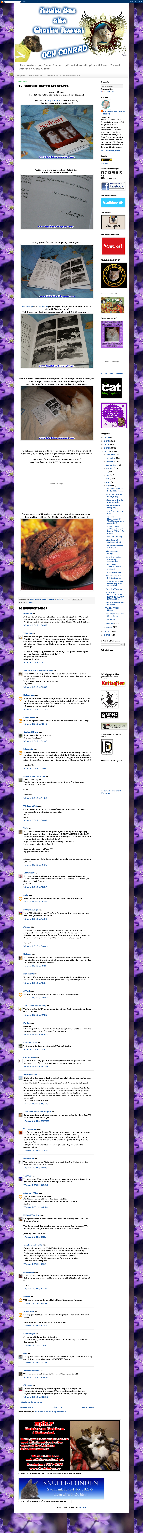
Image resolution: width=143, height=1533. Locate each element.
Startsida (57, 1407)
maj (108, 479)
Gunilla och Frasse (32, 1245)
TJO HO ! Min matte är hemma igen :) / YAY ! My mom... (115, 530)
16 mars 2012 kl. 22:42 (35, 1066)
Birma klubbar (35, 75)
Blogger (82, 1507)
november (111, 458)
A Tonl (26, 991)
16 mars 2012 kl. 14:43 (35, 820)
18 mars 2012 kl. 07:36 (35, 1397)
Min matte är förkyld (112, 552)
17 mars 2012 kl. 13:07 (35, 1303)
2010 (107, 635)
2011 (107, 631)
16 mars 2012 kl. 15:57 (35, 887)
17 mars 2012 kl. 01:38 (35, 1168)
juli (107, 472)
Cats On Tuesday (114, 536)
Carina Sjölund (30, 732)
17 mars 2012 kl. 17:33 (35, 1325)
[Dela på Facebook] (79, 599)
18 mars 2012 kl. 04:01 (35, 1377)
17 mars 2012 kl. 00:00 (36, 1121)
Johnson (43, 306)
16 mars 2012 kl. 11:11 (34, 662)
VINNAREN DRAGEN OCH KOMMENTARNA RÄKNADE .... (115, 595)
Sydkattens (54, 100)
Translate (110, 91)
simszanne (28, 1272)
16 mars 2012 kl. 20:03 (35, 1035)
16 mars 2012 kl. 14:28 (35, 798)
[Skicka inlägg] (68, 599)
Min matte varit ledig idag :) (113, 506)
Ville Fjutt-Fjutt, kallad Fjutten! (38, 670)
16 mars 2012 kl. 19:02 (35, 998)
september (111, 465)
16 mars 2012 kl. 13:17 (34, 768)
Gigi (25, 1353)
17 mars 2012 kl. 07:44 (35, 1207)
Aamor (26, 927)
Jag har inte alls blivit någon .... (113, 577)
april (108, 482)
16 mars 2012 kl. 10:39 (35, 625)
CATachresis (29, 1057)
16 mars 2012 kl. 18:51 (34, 983)
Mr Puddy (27, 306)
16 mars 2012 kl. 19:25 (35, 1015)
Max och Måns (30, 1193)
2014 (107, 444)
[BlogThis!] (75, 599)
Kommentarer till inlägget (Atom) (51, 1411)
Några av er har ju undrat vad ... (114, 501)
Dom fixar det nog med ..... (115, 512)
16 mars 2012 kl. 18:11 (34, 966)
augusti (110, 468)
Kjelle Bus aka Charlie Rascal (114, 112)
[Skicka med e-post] (73, 599)
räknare (104, 163)
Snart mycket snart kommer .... (115, 603)
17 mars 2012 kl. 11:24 (34, 1264)
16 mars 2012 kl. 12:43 (35, 741)
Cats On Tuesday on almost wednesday (114, 559)
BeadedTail (28, 1158)
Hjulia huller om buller (34, 776)
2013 (107, 448)
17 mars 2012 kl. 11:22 (34, 1237)
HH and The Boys (32, 1215)
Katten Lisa (29, 695)
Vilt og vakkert (30, 1074)
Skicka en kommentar (31, 1402)
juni (108, 475)
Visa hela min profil (110, 150)
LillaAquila (28, 749)
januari (109, 627)
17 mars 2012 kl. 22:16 (35, 1345)
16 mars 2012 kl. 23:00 (35, 1104)
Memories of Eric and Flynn (37, 1112)
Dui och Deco (30, 1043)
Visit (112, 373)
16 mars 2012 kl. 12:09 (35, 687)
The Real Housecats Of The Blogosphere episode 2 (115, 520)
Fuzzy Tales (29, 717)
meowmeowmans (31, 1370)
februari (110, 624)
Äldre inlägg (88, 1407)
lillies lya (27, 633)
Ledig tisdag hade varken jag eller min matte (114, 583)
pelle (25, 895)
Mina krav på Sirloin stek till (113, 541)
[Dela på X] (77, 599)
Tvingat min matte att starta (114, 546)
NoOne (26, 1297)
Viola (25, 828)
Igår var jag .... (112, 619)
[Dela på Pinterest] (81, 599)
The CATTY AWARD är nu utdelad (113, 566)
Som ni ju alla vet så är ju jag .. (114, 495)
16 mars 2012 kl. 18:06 (35, 946)
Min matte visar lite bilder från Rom (115, 490)
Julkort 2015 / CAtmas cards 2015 (64, 75)
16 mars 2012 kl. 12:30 (35, 709)
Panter (26, 1023)
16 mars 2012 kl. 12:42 (35, 724)
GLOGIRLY (28, 873)
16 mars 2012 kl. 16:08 (35, 902)
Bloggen (21, 75)
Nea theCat (29, 974)
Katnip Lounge (30, 910)
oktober (110, 461)
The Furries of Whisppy (34, 1006)
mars (108, 486)
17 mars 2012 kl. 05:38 (35, 1185)
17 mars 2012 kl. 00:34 (35, 1150)
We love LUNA (30, 806)
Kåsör (30, 602)
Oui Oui (27, 1176)
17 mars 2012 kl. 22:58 (35, 1362)
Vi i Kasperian (30, 1129)
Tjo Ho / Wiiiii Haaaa (112, 609)
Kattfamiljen (29, 1333)
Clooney (27, 1385)
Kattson (27, 954)
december (111, 454)
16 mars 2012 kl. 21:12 (34, 1049)
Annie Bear (28, 1311)
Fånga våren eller (114, 572)
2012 (107, 451)
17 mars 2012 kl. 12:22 (35, 1289)
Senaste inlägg (26, 1407)
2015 (107, 441)
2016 (107, 437)
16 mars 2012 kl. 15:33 (35, 865)
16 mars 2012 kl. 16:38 (35, 919)
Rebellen (27, 613)
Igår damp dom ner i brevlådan (115, 615)
